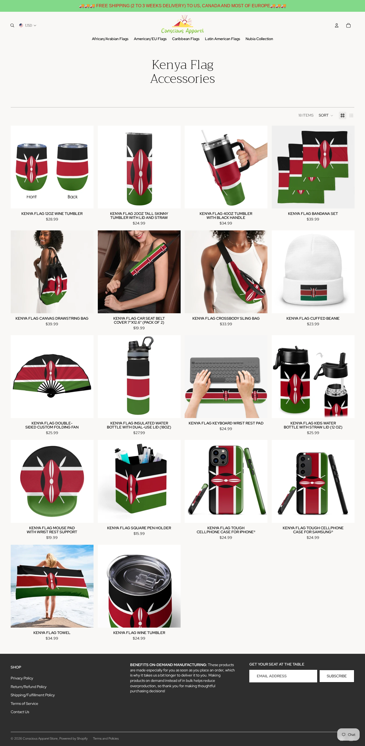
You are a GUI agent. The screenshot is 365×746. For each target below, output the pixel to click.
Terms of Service (24, 703)
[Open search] (12, 25)
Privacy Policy (22, 678)
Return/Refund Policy (28, 686)
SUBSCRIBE (337, 676)
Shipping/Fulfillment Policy (33, 695)
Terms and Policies (106, 738)
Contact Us (20, 711)
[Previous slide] (19, 167)
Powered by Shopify (73, 738)
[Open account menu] (337, 25)
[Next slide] (85, 167)
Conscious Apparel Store (40, 738)
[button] (326, 115)
